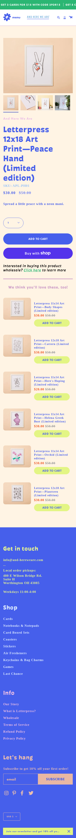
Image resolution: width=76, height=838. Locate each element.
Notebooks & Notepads (21, 625)
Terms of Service (16, 724)
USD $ (10, 816)
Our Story (11, 704)
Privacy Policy (14, 738)
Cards (8, 619)
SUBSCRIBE (55, 779)
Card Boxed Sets (16, 632)
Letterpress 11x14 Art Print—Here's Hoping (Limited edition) (49, 381)
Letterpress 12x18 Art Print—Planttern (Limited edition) (49, 492)
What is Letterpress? (19, 711)
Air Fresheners (15, 653)
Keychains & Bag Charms (23, 660)
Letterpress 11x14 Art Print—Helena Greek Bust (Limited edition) (50, 418)
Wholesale (11, 718)
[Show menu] (12, 17)
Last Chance (13, 673)
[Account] (65, 17)
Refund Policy (14, 731)
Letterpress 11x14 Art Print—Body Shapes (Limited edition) (49, 307)
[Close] (69, 831)
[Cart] (71, 17)
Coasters (10, 639)
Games (8, 667)
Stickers (9, 646)
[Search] (59, 17)
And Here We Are (17, 118)
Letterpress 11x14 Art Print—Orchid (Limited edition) (51, 455)
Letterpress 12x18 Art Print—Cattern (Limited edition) (51, 344)
